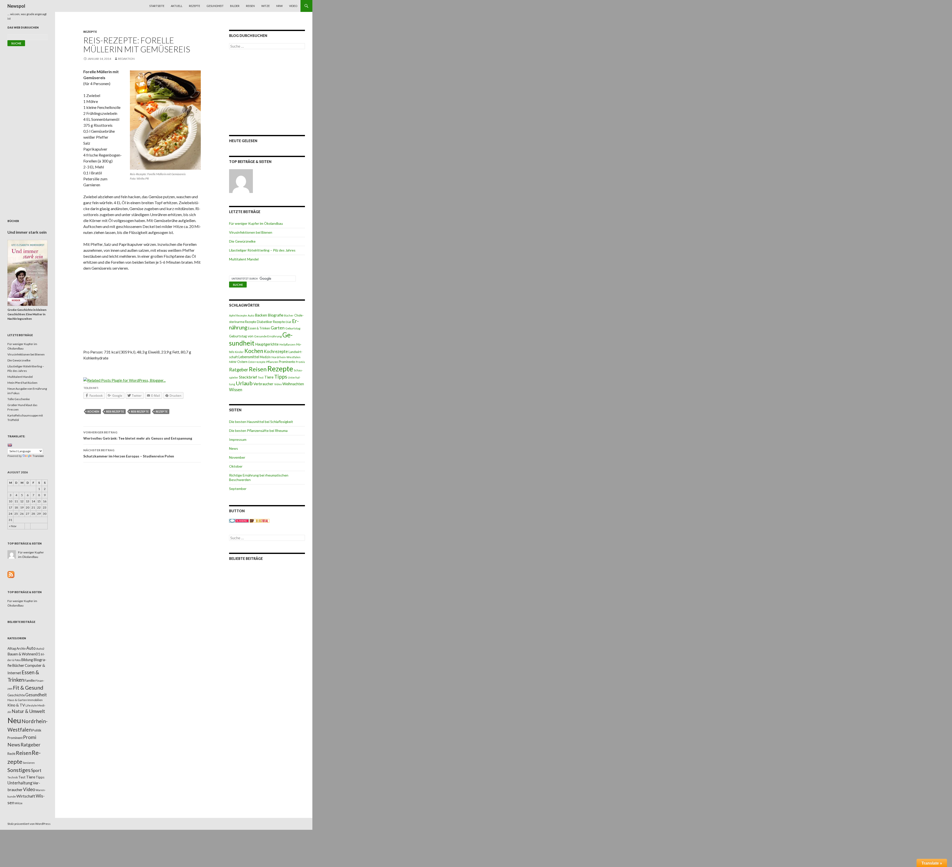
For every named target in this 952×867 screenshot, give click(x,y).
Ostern (242, 362)
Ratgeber (238, 369)
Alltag (11, 648)
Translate (38, 455)
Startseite (156, 5)
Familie (30, 680)
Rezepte (194, 5)
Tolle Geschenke (18, 399)
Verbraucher (263, 384)
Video (293, 5)
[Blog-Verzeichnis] (239, 520)
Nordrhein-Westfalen (285, 357)
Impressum (237, 439)
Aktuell (176, 5)
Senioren (29, 762)
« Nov (12, 526)
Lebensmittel (248, 357)
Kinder (239, 351)
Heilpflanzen (287, 344)
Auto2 (40, 648)
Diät (288, 322)
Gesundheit (215, 5)
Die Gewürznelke (242, 241)
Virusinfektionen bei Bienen (250, 232)
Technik (12, 777)
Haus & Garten (17, 700)
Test (261, 377)
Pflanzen (272, 362)
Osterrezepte (257, 361)
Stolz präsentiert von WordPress (29, 824)
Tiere (268, 377)
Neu (14, 720)
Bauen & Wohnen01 (23, 654)
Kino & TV (16, 705)
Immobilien (35, 700)
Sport (36, 770)
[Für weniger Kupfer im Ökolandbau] (241, 181)
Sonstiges (18, 770)
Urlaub (244, 383)
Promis (300, 361)
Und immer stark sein (27, 232)
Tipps (280, 377)
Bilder (234, 5)
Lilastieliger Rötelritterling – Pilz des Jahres (262, 250)
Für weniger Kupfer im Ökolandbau (256, 223)
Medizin (265, 357)
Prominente (287, 362)
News (233, 448)
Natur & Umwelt (28, 711)
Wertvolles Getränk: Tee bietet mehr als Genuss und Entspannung (137, 435)
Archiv (21, 648)
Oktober (235, 466)
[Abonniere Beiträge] (10, 574)
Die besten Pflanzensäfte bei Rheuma (258, 430)
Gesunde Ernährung (268, 336)
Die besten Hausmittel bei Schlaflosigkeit (261, 421)
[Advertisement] (142, 312)
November (237, 457)
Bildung (27, 660)
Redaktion (126, 59)
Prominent (15, 738)
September (237, 488)
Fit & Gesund (28, 687)
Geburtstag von (241, 336)
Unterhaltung (19, 782)
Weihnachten (293, 384)
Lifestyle (31, 705)
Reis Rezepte (115, 411)
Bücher (289, 315)
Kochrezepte (276, 351)
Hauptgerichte (267, 344)
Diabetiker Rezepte (271, 322)
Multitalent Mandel (244, 259)
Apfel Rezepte (238, 315)
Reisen (250, 5)
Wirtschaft (25, 796)
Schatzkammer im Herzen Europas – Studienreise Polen (128, 453)
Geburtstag (292, 328)
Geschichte (16, 695)
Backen (261, 315)
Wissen (235, 389)
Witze (265, 5)
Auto (251, 315)
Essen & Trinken (259, 328)
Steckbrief (248, 377)
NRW (279, 5)
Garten (278, 327)
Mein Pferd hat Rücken (22, 383)
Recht (11, 754)
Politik (36, 730)
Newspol (16, 6)
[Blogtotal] (259, 520)
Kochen (93, 411)
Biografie (275, 315)
